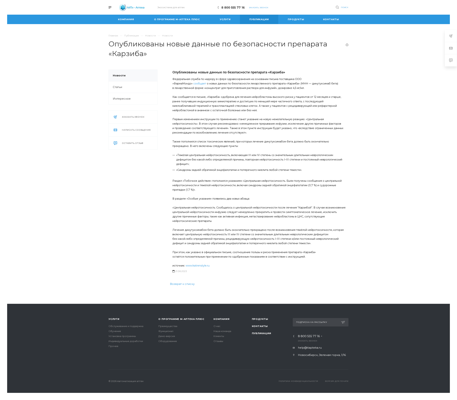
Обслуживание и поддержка (126, 326)
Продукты (260, 319)
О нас (217, 326)
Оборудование (167, 341)
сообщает (199, 83)
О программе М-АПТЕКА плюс (181, 319)
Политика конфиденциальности (298, 381)
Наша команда (222, 331)
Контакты (260, 326)
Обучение (115, 331)
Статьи (117, 87)
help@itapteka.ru (310, 347)
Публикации (261, 333)
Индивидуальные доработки (126, 341)
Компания (221, 319)
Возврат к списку (182, 284)
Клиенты (219, 336)
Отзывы (218, 341)
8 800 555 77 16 (233, 7)
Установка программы (122, 336)
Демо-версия (166, 336)
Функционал (165, 331)
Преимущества (167, 326)
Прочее (113, 346)
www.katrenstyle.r (197, 265)
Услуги (114, 319)
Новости (119, 75)
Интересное (122, 98)
